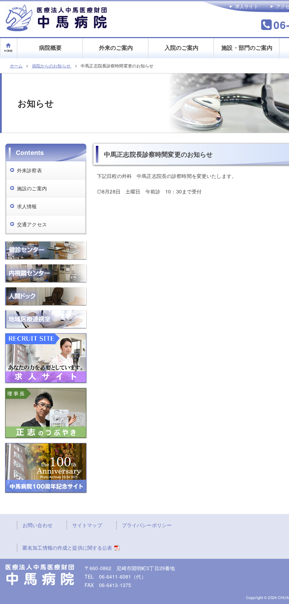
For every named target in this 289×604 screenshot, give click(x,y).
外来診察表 (29, 170)
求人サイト (246, 6)
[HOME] (9, 42)
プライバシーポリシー (147, 524)
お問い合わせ (38, 524)
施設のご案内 (32, 188)
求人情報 (27, 206)
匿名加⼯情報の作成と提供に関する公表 (67, 547)
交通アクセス (32, 224)
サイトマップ (87, 524)
